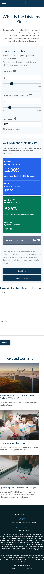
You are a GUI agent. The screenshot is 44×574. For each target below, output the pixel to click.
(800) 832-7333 (24, 515)
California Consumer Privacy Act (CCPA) (18, 557)
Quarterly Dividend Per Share (17, 95)
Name (2, 292)
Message (3, 321)
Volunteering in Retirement (13, 443)
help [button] (14, 71)
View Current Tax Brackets (14, 129)
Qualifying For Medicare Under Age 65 (19, 487)
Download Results (22, 278)
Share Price (9, 71)
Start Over (22, 271)
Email (2, 307)
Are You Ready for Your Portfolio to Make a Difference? (17, 396)
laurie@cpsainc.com (22, 530)
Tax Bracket (10, 119)
